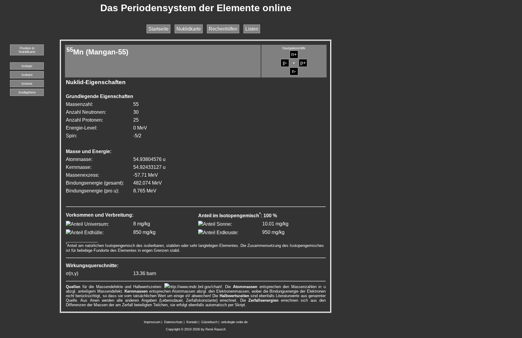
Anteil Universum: (90, 224)
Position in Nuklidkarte (27, 50)
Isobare (27, 75)
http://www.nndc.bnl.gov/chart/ (195, 286)
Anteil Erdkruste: (220, 232)
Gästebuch (209, 322)
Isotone (26, 83)
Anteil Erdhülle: (87, 232)
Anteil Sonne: (217, 224)
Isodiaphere (27, 92)
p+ (303, 62)
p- (285, 62)
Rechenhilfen (223, 28)
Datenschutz (173, 322)
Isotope (26, 66)
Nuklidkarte (188, 28)
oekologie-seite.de (234, 322)
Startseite (158, 28)
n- (294, 71)
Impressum (152, 322)
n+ (294, 54)
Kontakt (192, 322)
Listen (251, 28)
